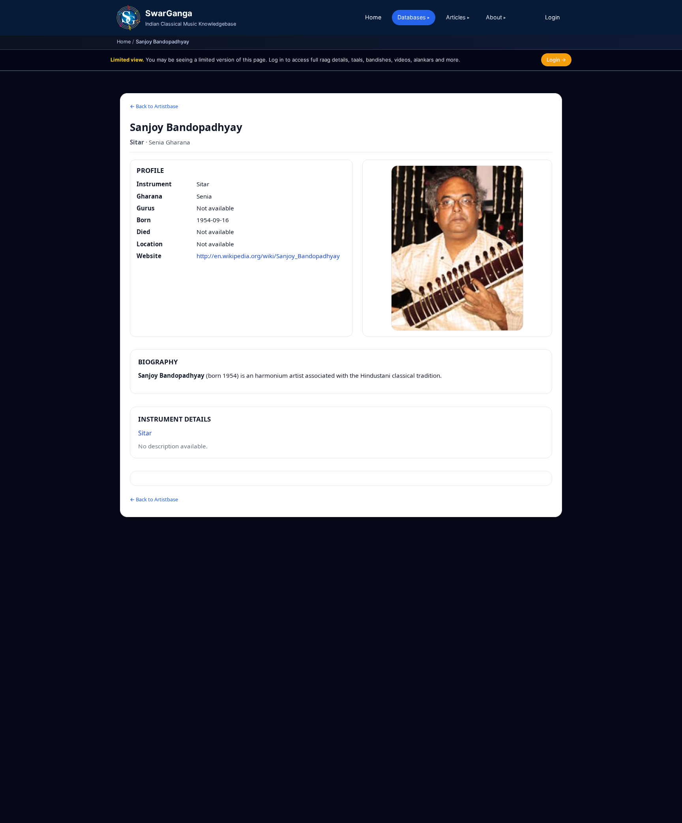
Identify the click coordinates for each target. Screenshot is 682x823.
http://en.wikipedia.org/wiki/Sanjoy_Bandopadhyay (268, 256)
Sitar (145, 433)
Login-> (556, 59)
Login (552, 17)
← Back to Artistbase (154, 106)
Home (373, 17)
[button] (457, 248)
